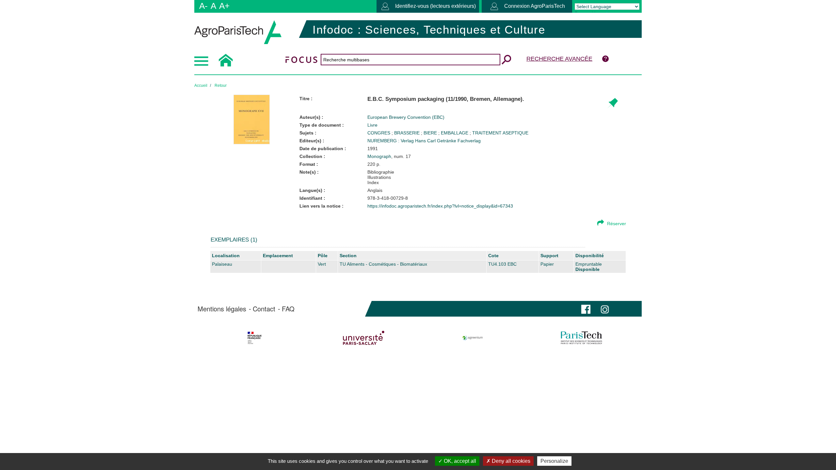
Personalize (554, 461)
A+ (224, 6)
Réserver (616, 223)
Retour (221, 85)
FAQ (288, 309)
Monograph (379, 156)
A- (203, 6)
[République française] (254, 338)
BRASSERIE (407, 132)
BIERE (431, 132)
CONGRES (379, 132)
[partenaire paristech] (581, 338)
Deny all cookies (510, 461)
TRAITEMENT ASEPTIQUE (500, 132)
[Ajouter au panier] (612, 103)
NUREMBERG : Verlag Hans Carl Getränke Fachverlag (424, 140)
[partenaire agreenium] (473, 338)
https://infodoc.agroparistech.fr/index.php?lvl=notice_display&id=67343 (440, 206)
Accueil (200, 85)
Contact (264, 309)
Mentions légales (222, 309)
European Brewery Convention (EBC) (405, 117)
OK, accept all (459, 461)
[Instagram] (605, 308)
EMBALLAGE (455, 132)
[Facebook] (586, 308)
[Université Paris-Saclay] (363, 338)
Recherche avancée (559, 58)
